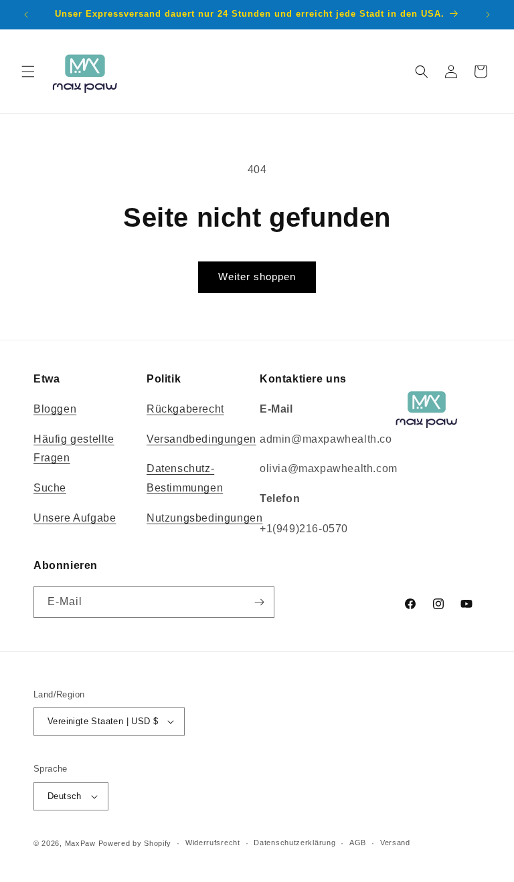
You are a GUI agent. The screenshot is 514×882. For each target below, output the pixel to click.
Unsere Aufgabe (74, 518)
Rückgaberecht (185, 409)
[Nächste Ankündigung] (488, 14)
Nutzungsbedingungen (204, 518)
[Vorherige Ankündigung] (26, 14)
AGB (357, 843)
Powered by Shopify (135, 843)
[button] (28, 71)
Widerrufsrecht (212, 843)
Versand (395, 843)
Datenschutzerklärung (294, 843)
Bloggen (54, 409)
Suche (49, 487)
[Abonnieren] (259, 602)
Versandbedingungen (201, 439)
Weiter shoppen (257, 276)
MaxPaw (80, 843)
